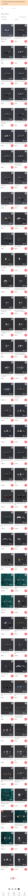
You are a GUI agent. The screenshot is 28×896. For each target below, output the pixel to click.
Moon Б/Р (3, 185)
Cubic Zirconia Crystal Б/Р (7, 396)
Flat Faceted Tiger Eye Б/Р (7, 481)
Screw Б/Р (17, 205)
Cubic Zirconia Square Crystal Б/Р (6, 375)
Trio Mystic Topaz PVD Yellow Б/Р (20, 397)
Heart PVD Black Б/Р (6, 567)
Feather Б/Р (17, 546)
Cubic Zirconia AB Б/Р (20, 374)
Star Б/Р (16, 845)
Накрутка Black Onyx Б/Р (20, 121)
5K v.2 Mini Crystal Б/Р (20, 673)
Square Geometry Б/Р (20, 802)
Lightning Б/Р (4, 205)
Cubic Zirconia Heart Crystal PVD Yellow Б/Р (20, 310)
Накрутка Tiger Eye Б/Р (6, 101)
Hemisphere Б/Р (5, 652)
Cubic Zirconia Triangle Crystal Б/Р (6, 310)
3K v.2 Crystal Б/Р (5, 288)
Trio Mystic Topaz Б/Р (6, 418)
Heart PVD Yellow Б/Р (20, 567)
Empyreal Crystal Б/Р (20, 226)
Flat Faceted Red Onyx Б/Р (7, 503)
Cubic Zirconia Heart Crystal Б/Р (5, 332)
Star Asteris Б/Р (5, 673)
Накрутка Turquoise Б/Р (20, 81)
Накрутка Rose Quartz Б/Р (21, 101)
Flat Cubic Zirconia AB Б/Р (7, 759)
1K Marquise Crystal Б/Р (20, 266)
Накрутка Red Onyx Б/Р (20, 37)
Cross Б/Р (17, 185)
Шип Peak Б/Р (18, 246)
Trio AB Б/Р (3, 438)
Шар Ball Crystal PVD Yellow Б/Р (20, 781)
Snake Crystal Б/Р (5, 630)
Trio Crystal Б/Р (4, 867)
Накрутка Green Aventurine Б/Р (18, 164)
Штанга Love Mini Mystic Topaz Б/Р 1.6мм (7, 588)
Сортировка (4, 19)
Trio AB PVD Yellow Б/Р (20, 418)
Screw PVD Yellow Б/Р (6, 226)
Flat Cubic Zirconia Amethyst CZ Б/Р (19, 716)
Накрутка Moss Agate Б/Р (21, 143)
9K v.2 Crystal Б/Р (5, 546)
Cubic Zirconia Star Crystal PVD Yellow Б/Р (21, 332)
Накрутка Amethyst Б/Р (6, 81)
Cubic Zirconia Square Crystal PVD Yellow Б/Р (20, 354)
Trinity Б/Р (3, 246)
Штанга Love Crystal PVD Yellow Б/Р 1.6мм (21, 824)
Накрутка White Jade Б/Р (21, 59)
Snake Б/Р (3, 824)
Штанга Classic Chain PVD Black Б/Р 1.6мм (7, 803)
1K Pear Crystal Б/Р (19, 867)
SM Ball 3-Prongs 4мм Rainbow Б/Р (6, 38)
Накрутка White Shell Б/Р (7, 143)
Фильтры (16, 19)
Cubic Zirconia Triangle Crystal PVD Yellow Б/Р (20, 289)
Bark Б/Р (17, 609)
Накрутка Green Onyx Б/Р (7, 163)
